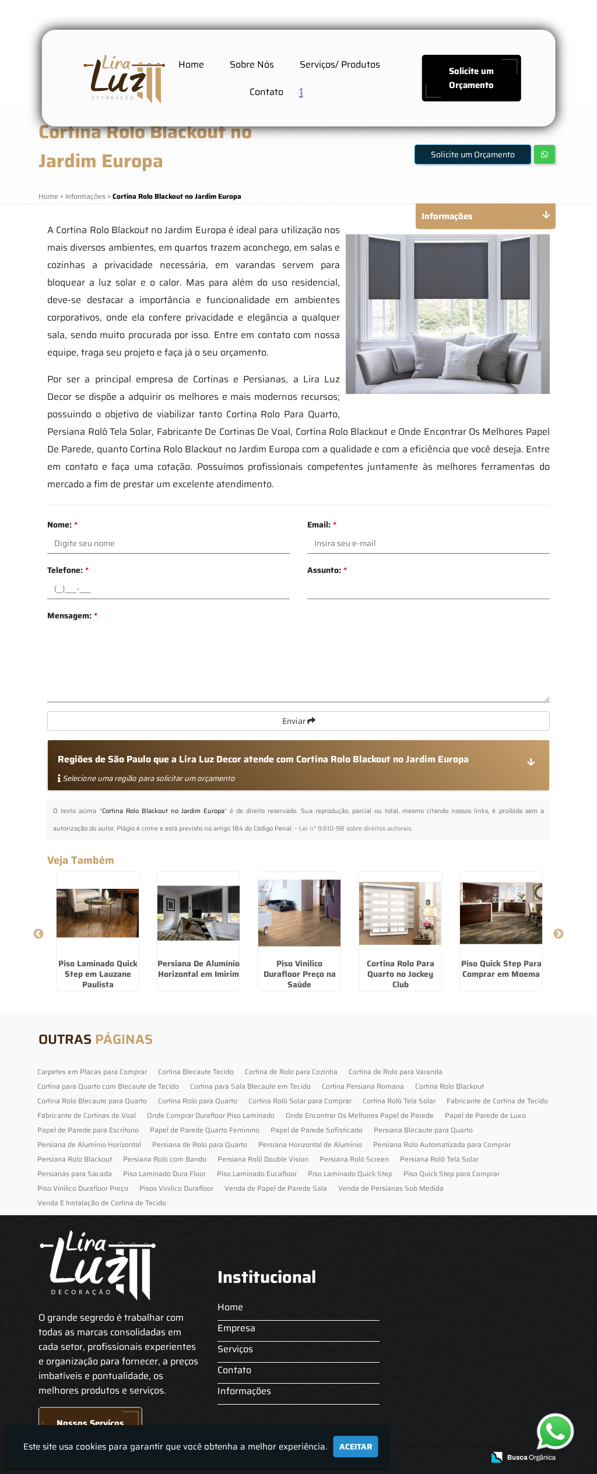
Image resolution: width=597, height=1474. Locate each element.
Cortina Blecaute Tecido (196, 1071)
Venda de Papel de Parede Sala (275, 1188)
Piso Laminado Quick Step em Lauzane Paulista (98, 974)
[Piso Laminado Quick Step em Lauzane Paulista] (98, 913)
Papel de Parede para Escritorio (88, 1129)
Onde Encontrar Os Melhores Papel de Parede (360, 1115)
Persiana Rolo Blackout (74, 1159)
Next (558, 934)
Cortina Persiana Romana (363, 1086)
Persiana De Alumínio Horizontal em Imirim (198, 968)
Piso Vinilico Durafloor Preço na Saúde (300, 974)
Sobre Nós (252, 64)
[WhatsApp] (556, 1431)
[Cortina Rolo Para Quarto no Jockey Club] (400, 913)
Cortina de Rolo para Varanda (396, 1071)
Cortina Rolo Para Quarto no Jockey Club (400, 974)
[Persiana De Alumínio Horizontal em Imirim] (198, 913)
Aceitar (355, 1446)
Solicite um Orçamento (471, 78)
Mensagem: (72, 615)
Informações (244, 1391)
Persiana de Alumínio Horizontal (89, 1144)
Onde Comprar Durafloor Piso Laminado (211, 1115)
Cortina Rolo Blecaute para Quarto (92, 1100)
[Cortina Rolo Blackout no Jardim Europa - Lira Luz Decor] (123, 78)
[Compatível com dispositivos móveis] (469, 1458)
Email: (321, 524)
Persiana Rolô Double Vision (262, 1159)
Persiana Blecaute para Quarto (423, 1129)
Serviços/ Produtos (340, 64)
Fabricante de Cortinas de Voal (86, 1115)
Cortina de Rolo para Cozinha (291, 1071)
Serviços (235, 1349)
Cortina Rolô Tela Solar (399, 1100)
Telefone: (68, 570)
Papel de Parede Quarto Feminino (204, 1129)
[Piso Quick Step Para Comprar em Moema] (501, 913)
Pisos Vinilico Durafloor (176, 1188)
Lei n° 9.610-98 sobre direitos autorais (355, 828)
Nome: (62, 524)
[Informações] (309, 91)
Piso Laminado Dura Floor (164, 1173)
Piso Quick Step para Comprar (451, 1173)
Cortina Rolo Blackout (449, 1086)
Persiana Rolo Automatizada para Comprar (442, 1144)
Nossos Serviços (90, 1423)
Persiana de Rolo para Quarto (199, 1144)
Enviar (294, 721)
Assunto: (327, 570)
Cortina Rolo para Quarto (197, 1100)
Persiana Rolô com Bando (164, 1159)
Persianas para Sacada (74, 1173)
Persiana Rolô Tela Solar (439, 1159)
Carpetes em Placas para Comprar (92, 1071)
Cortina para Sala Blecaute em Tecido (250, 1086)
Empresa (236, 1328)
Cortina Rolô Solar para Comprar (300, 1100)
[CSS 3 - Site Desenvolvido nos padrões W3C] (429, 1458)
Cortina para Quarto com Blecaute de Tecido (108, 1086)
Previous (38, 934)
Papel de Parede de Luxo (485, 1115)
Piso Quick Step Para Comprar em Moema (501, 968)
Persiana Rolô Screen (354, 1159)
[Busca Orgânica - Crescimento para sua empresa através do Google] (523, 1456)
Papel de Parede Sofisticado (317, 1129)
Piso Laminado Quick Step (350, 1173)
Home (191, 64)
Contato (266, 92)
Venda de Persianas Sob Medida (391, 1188)
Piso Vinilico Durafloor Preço (82, 1188)
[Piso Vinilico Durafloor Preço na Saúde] (299, 913)
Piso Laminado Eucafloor (257, 1173)
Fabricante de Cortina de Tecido (497, 1100)
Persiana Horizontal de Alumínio (310, 1144)
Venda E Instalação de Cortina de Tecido (101, 1202)
